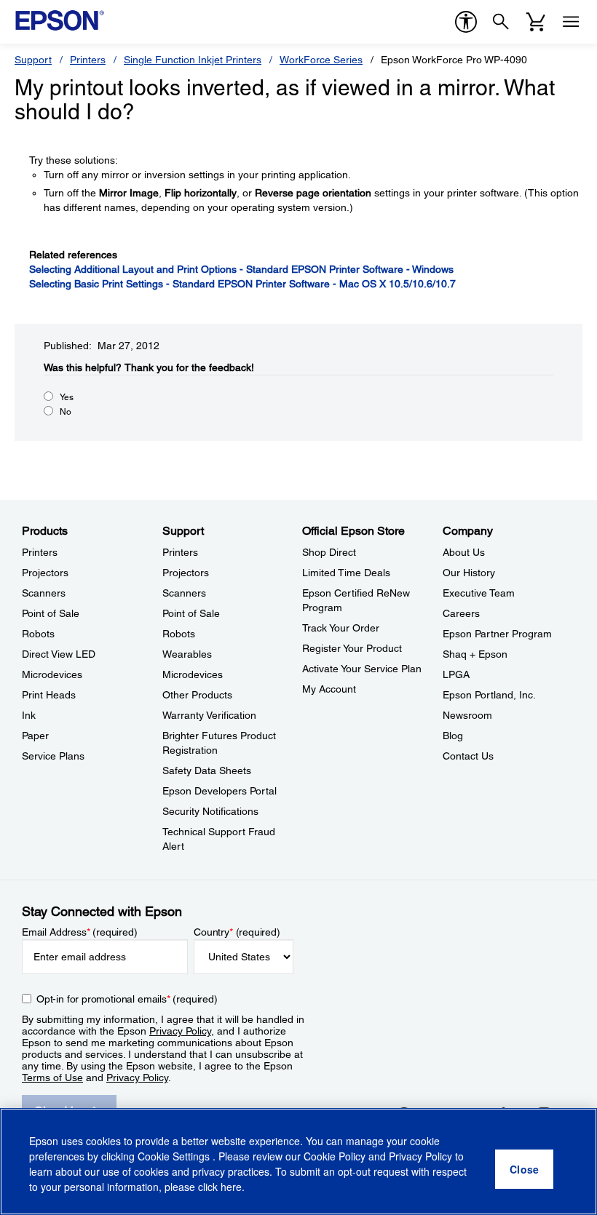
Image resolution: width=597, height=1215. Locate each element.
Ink (29, 715)
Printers (88, 59)
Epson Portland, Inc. (489, 695)
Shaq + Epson (475, 654)
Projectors (45, 572)
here (231, 1186)
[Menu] (570, 21)
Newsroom (467, 715)
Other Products (197, 695)
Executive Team (479, 593)
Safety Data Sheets (206, 770)
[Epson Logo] (60, 20)
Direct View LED (58, 654)
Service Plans (53, 756)
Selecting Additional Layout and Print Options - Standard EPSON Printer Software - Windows (241, 269)
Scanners (44, 593)
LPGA (456, 674)
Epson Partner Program (497, 634)
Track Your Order (340, 628)
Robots (38, 634)
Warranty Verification (209, 715)
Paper (35, 735)
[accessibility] (466, 21)
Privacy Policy (180, 1031)
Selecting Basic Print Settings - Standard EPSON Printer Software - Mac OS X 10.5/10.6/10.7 (242, 284)
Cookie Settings (175, 1156)
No (65, 412)
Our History (469, 572)
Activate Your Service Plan (362, 668)
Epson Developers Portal (219, 791)
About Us (464, 552)
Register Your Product (352, 648)
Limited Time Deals (346, 572)
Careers (461, 613)
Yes (67, 397)
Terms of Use (52, 1077)
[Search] (501, 21)
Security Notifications (210, 811)
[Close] (524, 1169)
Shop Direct (329, 552)
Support (33, 59)
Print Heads (49, 695)
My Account (329, 689)
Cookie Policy (334, 1156)
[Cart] (535, 21)
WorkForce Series (321, 59)
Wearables (187, 654)
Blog (453, 735)
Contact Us (468, 756)
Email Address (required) (80, 932)
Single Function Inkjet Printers (192, 59)
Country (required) (237, 932)
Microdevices (52, 674)
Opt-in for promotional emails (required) (127, 999)
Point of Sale (50, 613)
